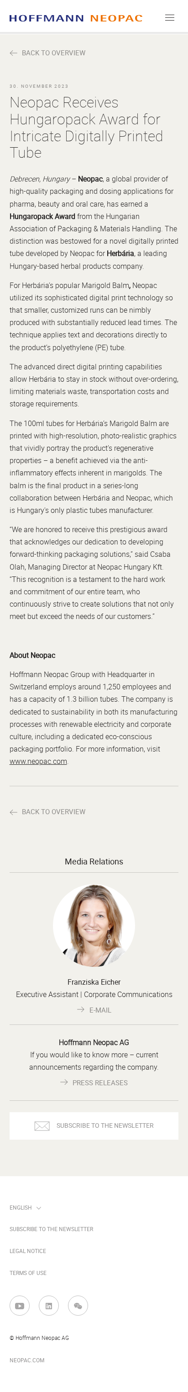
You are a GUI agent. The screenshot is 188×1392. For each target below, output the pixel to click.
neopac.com (27, 1360)
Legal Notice (28, 1251)
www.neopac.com (38, 761)
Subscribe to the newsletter (51, 1229)
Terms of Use (28, 1273)
